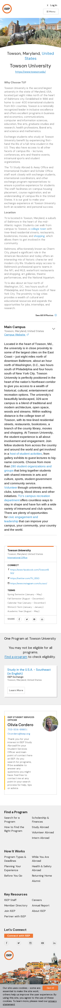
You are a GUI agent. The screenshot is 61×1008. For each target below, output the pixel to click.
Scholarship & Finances (40, 819)
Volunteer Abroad (43, 832)
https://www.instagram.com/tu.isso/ (28, 583)
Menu (52, 11)
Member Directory (15, 905)
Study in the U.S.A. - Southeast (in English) (29, 672)
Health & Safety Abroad (41, 868)
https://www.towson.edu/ (30, 72)
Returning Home (42, 875)
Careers (37, 900)
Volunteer (10, 487)
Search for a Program (12, 819)
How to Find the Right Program (14, 829)
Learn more (17, 691)
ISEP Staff (10, 900)
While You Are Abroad (40, 859)
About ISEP (39, 911)
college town (38, 229)
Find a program (16, 657)
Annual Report (40, 905)
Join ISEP (9, 911)
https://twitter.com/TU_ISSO (24, 578)
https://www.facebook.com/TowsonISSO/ (29, 571)
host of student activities (26, 453)
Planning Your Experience (12, 868)
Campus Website (15, 334)
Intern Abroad (40, 838)
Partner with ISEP (15, 916)
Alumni (36, 881)
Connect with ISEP (18, 935)
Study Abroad (40, 827)
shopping (39, 236)
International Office (17, 557)
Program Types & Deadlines (15, 859)
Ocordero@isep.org (19, 733)
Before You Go (13, 875)
